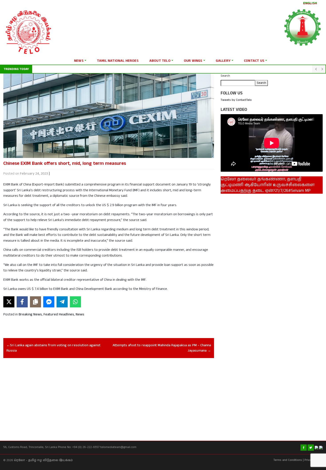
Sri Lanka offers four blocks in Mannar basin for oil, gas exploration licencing (86, 69)
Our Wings (193, 60)
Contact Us (254, 60)
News (79, 60)
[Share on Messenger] (48, 301)
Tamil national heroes (118, 60)
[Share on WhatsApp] (75, 301)
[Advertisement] (108, 394)
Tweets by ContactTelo (236, 100)
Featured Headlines (58, 314)
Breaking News (30, 314)
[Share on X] (8, 301)
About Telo (160, 60)
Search (225, 76)
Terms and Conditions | (288, 460)
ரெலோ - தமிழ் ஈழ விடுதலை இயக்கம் (43, 460)
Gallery (223, 60)
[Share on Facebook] (22, 301)
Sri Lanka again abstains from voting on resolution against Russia (53, 348)
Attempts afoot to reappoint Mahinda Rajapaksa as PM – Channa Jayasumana (162, 348)
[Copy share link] (35, 301)
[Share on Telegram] (62, 301)
